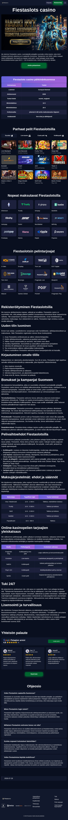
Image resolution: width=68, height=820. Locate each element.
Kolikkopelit (57, 135)
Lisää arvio (56, 641)
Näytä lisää (34, 674)
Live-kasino (24, 135)
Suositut (7, 135)
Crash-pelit (41, 135)
